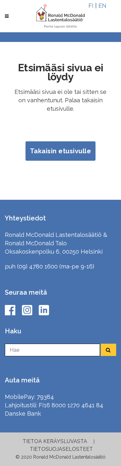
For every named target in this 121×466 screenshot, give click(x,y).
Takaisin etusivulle (60, 151)
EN (102, 5)
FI (91, 5)
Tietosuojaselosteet (61, 449)
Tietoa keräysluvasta (55, 441)
